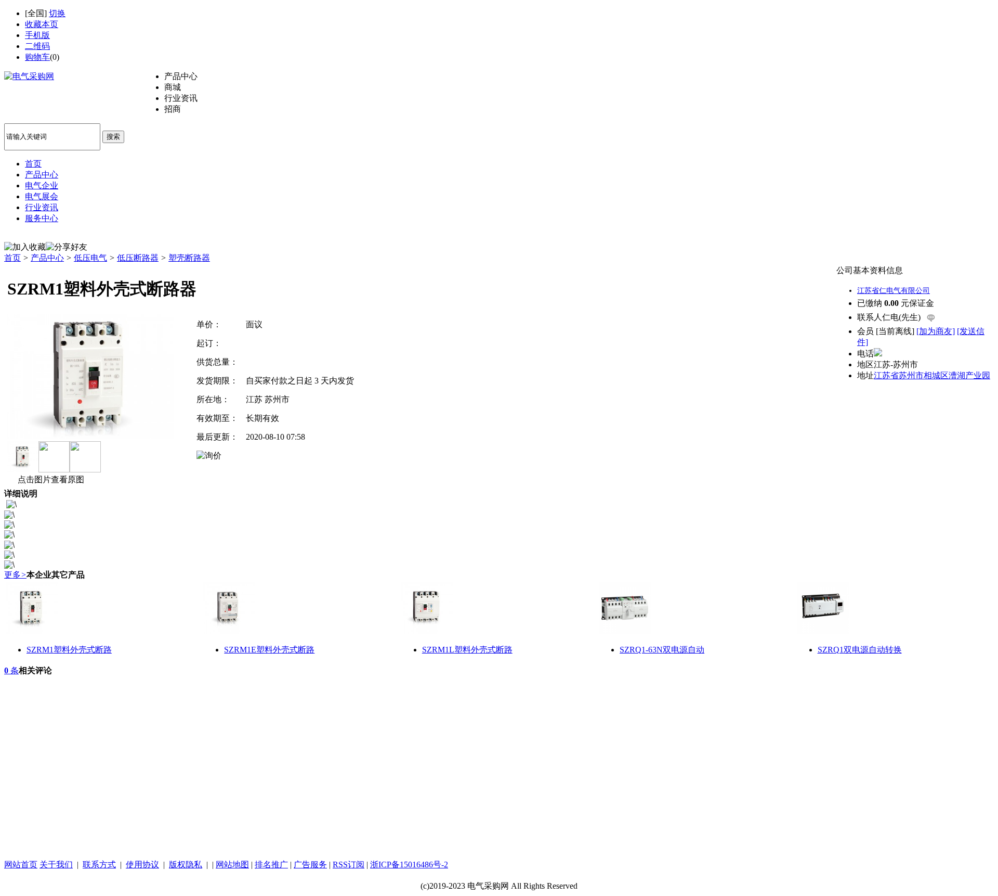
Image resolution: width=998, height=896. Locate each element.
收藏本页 (41, 24)
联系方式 (99, 864)
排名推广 (271, 864)
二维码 (37, 46)
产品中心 (47, 257)
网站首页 (20, 864)
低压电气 (90, 257)
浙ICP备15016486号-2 (409, 864)
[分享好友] (66, 247)
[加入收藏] (25, 247)
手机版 (37, 35)
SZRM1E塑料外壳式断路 (269, 649)
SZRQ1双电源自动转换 (860, 649)
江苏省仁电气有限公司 (893, 291)
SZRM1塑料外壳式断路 (69, 649)
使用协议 (142, 864)
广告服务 (310, 864)
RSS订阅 (348, 864)
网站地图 (232, 864)
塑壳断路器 (189, 257)
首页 (12, 257)
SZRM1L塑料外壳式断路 (467, 649)
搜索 (113, 136)
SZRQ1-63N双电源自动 (662, 649)
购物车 (37, 57)
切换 (57, 13)
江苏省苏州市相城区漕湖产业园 (932, 375)
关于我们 (56, 864)
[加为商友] (935, 331)
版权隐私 (185, 864)
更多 (15, 574)
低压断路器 (138, 257)
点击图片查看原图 (50, 479)
